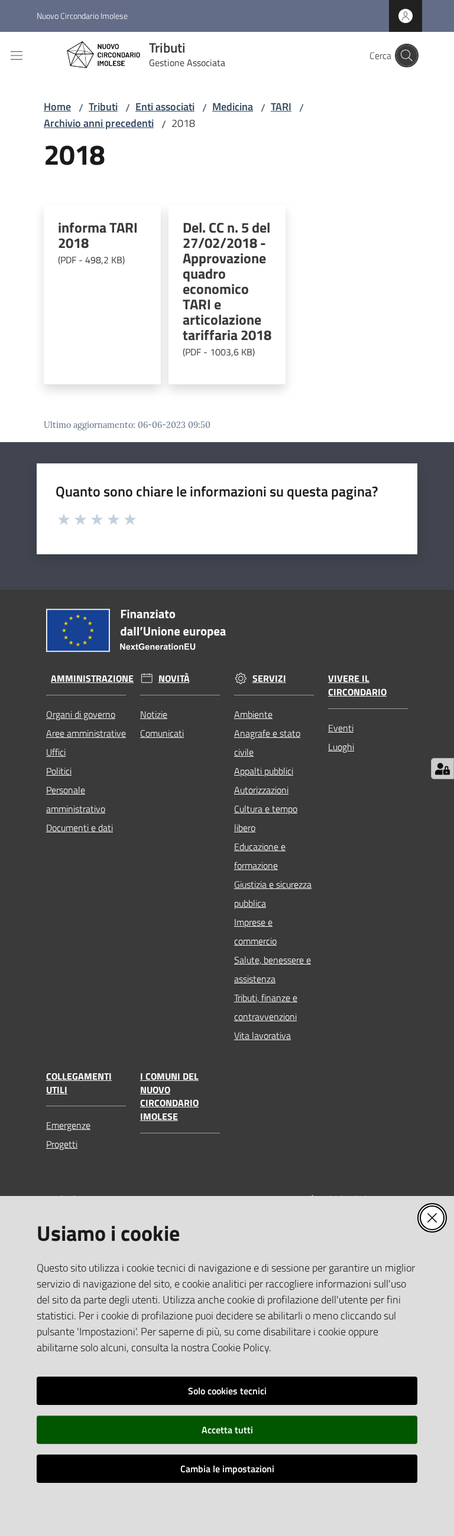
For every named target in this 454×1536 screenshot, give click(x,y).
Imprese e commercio (255, 931)
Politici (59, 771)
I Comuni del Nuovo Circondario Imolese (169, 1096)
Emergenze (68, 1125)
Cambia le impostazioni (227, 1469)
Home (57, 107)
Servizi (269, 678)
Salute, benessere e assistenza (272, 969)
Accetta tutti (227, 1430)
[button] (406, 55)
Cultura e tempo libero (265, 818)
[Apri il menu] (16, 55)
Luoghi (341, 747)
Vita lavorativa (262, 1035)
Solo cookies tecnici (227, 1391)
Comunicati (162, 733)
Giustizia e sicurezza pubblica (273, 893)
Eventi (341, 728)
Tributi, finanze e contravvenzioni (265, 1007)
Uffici (56, 752)
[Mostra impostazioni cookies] (442, 768)
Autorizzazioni (261, 790)
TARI (281, 107)
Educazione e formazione (260, 855)
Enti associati (164, 107)
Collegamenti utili (79, 1083)
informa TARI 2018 (98, 243)
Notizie (153, 714)
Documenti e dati (79, 828)
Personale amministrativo (75, 799)
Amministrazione (92, 678)
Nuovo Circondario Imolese (82, 15)
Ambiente (253, 714)
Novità (174, 678)
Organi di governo (80, 714)
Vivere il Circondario (357, 685)
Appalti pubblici (263, 771)
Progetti (61, 1144)
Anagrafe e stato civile (267, 742)
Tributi (103, 107)
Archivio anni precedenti (99, 123)
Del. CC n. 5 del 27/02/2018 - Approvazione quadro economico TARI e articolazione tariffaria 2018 (227, 289)
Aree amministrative (86, 733)
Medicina (232, 107)
